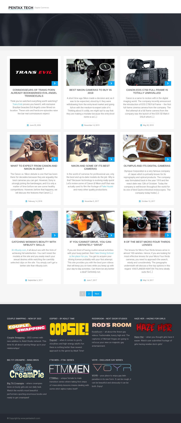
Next (97, 293)
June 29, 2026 (35, 125)
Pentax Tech (20, 8)
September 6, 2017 (35, 280)
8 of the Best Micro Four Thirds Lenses (147, 243)
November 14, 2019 (91, 125)
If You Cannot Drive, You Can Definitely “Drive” (90, 243)
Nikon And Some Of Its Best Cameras (90, 167)
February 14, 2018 (35, 201)
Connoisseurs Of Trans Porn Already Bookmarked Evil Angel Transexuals (34, 93)
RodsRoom (97, 332)
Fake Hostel (107, 186)
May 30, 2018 (148, 125)
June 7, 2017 (92, 280)
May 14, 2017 (148, 280)
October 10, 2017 (148, 201)
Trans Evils (17, 104)
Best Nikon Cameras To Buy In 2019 (90, 91)
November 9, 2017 (92, 201)
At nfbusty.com (19, 250)
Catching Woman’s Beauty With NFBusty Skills (34, 243)
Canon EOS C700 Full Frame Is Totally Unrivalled (147, 91)
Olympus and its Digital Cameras (147, 165)
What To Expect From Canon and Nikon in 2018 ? (34, 167)
